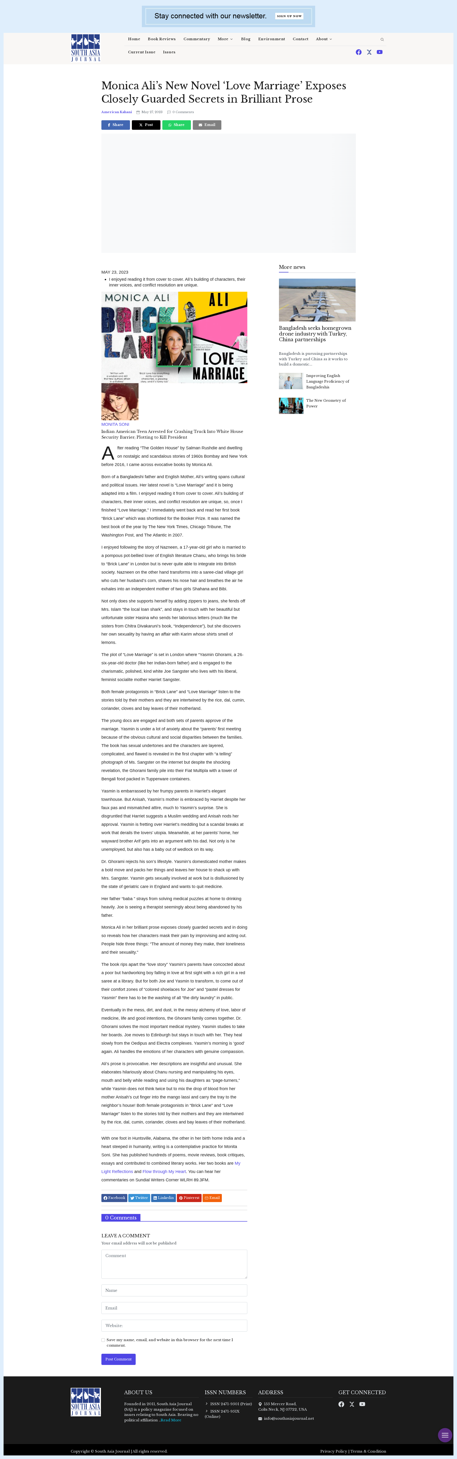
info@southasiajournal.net (289, 1418)
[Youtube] (379, 52)
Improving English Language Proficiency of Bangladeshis (327, 381)
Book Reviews (162, 39)
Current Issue (141, 52)
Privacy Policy (333, 1451)
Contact (300, 39)
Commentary (197, 39)
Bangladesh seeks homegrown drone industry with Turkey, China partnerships (315, 333)
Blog (246, 39)
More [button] (223, 39)
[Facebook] (359, 52)
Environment (271, 39)
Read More (171, 1420)
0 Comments (183, 112)
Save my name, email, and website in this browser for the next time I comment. (170, 1343)
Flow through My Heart (163, 1171)
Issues (169, 52)
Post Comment (118, 1359)
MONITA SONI (115, 424)
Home (134, 39)
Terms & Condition (368, 1451)
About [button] (322, 39)
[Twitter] (369, 52)
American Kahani (117, 112)
